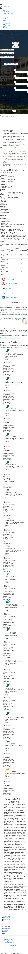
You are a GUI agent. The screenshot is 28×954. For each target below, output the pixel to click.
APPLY (14, 111)
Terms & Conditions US (10, 944)
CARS (4, 20)
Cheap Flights (6, 916)
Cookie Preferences (9, 942)
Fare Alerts (10, 314)
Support (5, 14)
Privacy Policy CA (8, 941)
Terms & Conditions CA (10, 945)
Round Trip (15, 43)
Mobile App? (15, 320)
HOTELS (5, 18)
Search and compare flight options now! (10, 338)
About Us (6, 938)
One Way (15, 45)
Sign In (5, 10)
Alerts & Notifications (8, 13)
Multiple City (16, 47)
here (24, 909)
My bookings (6, 11)
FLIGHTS (5, 17)
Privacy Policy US (8, 939)
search (8, 142)
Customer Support (4, 6)
